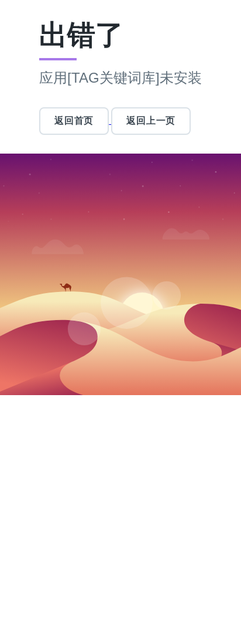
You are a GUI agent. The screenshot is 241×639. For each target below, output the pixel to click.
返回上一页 (150, 120)
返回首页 (74, 120)
